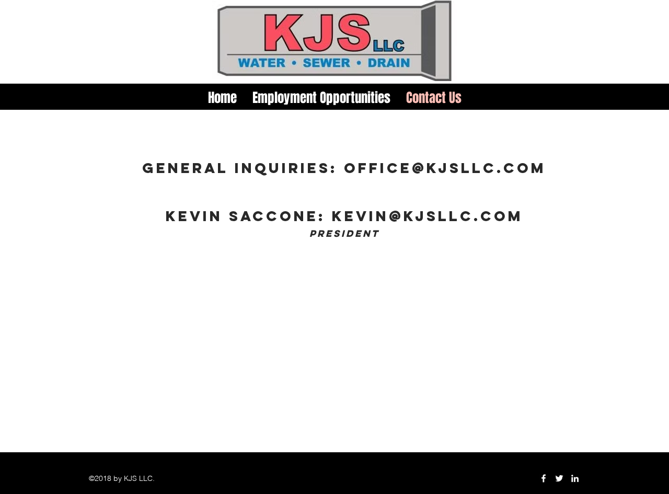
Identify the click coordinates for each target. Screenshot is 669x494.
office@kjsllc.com (445, 168)
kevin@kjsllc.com (427, 216)
